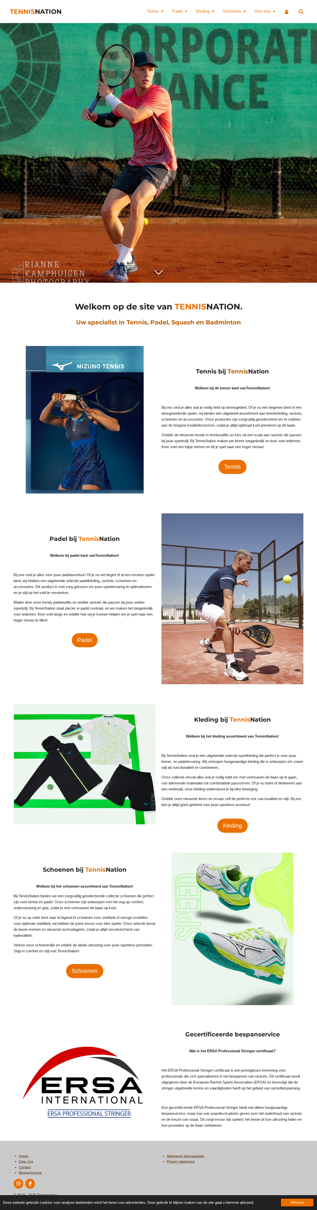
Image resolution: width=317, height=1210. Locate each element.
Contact (25, 1167)
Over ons (26, 1161)
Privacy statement (181, 1161)
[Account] (286, 11)
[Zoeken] (301, 11)
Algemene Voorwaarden (185, 1156)
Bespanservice (30, 1173)
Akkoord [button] (297, 1202)
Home (23, 1156)
